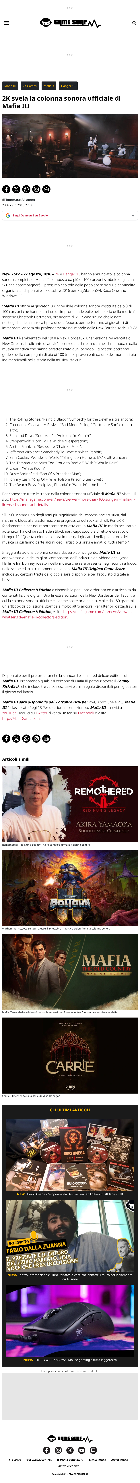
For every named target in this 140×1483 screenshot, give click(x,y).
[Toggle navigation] (6, 23)
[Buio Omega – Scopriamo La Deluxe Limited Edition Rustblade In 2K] (70, 1155)
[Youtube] (83, 1450)
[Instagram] (60, 1450)
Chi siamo (15, 1459)
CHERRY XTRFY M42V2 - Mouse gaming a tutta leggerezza (70, 1360)
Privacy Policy (97, 1459)
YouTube (9, 712)
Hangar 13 (68, 86)
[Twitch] (93, 1450)
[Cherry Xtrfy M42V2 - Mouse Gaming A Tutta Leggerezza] (70, 1320)
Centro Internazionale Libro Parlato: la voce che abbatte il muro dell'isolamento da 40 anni (70, 1277)
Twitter (41, 712)
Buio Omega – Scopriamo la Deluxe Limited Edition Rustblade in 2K (70, 1194)
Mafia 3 (49, 86)
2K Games (30, 86)
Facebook (86, 712)
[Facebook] (48, 1450)
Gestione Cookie (68, 1466)
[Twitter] (71, 1450)
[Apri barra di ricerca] (134, 23)
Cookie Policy (119, 1459)
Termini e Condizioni (70, 1459)
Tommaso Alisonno (20, 200)
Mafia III (10, 86)
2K (57, 274)
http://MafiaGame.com (21, 718)
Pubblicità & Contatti (39, 1459)
